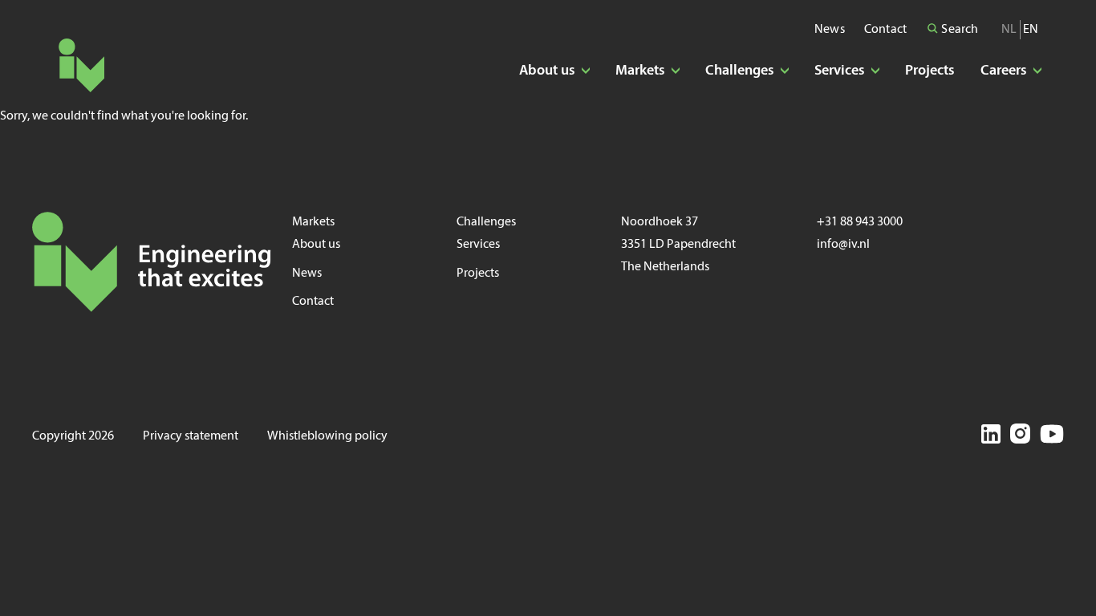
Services (478, 244)
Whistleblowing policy (327, 436)
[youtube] (1052, 436)
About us (316, 244)
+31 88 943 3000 (860, 222)
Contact (885, 29)
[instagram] (1020, 436)
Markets (313, 222)
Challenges (486, 222)
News (829, 29)
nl (1009, 29)
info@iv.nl (843, 244)
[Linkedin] (991, 436)
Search (958, 29)
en (1030, 29)
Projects (930, 71)
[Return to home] (81, 65)
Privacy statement (190, 436)
